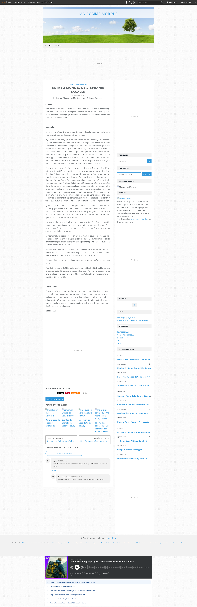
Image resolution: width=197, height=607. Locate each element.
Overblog (112, 538)
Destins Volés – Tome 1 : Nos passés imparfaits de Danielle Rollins (146, 422)
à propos (104, 574)
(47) (121, 340)
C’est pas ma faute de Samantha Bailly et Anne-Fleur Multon (144, 404)
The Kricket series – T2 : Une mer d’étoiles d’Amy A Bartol (142, 385)
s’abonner (78, 574)
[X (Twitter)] (130, 2)
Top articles (79, 543)
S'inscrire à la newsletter (55, 399)
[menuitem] (48, 45)
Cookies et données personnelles (158, 543)
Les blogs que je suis (126, 317)
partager (91, 574)
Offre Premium (140, 543)
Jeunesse (80, 84)
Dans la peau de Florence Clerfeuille (133, 359)
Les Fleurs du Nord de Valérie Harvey (133, 377)
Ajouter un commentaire (64, 453)
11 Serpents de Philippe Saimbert (132, 441)
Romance (71, 84)
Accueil (48, 45)
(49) (123, 338)
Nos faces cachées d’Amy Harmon (132, 458)
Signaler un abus (98, 543)
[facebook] (126, 2)
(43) (121, 343)
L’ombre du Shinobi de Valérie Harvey (134, 368)
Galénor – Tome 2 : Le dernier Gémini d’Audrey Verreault (142, 396)
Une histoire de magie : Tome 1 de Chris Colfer (137, 413)
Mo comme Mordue (98, 13)
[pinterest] (134, 2)
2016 (87, 84)
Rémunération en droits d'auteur (123, 543)
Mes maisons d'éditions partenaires (132, 320)
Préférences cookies (177, 543)
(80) (123, 332)
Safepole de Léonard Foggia (129, 449)
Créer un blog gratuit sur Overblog (63, 543)
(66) (126, 335)
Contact (58, 45)
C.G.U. (108, 543)
